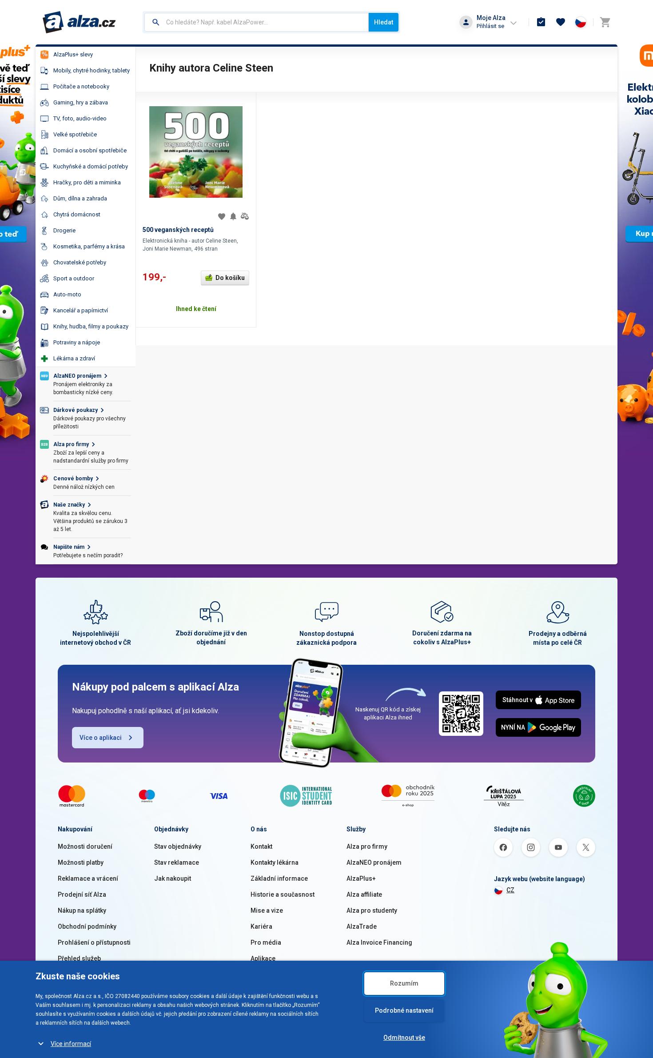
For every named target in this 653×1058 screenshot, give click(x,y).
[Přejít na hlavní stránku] (79, 22)
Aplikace (263, 958)
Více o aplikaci (101, 737)
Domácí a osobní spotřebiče (90, 150)
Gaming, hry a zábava (80, 102)
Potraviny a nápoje (76, 342)
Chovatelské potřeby (79, 262)
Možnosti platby (81, 862)
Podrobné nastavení (404, 1010)
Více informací (71, 1043)
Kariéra (261, 926)
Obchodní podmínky (87, 926)
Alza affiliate (364, 894)
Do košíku (230, 277)
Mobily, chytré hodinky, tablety (91, 70)
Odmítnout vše (404, 1037)
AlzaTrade (361, 926)
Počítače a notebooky (81, 86)
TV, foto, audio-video (80, 118)
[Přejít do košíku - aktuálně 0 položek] (605, 22)
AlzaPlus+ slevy (73, 54)
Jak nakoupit (172, 878)
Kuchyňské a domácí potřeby (90, 166)
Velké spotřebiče (75, 134)
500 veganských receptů (178, 229)
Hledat (383, 22)
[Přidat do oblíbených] (221, 216)
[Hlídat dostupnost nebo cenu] (233, 216)
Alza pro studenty (371, 910)
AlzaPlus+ (361, 878)
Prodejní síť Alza (82, 894)
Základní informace (279, 878)
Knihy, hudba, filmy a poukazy (90, 326)
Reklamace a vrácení (88, 878)
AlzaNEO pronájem (374, 862)
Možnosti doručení (85, 846)
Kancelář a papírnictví (80, 310)
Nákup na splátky (82, 910)
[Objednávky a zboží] (541, 22)
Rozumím (404, 983)
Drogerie (64, 230)
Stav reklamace (176, 862)
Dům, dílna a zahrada (80, 198)
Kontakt (261, 846)
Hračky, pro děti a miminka (87, 182)
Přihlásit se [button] (490, 26)
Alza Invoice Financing (379, 942)
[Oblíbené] (560, 22)
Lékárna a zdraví (74, 358)
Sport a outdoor (73, 278)
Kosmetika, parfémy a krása (89, 246)
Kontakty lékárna (275, 862)
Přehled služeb (79, 958)
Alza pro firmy (366, 846)
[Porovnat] (244, 216)
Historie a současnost (283, 894)
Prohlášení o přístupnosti (94, 942)
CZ (510, 890)
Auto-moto (67, 294)
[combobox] (256, 22)
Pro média (266, 942)
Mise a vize (267, 910)
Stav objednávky (177, 846)
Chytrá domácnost (76, 214)
